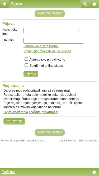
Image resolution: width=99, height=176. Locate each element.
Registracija (14, 121)
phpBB (20, 140)
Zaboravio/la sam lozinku (41, 46)
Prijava (16, 4)
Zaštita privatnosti (44, 112)
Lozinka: (8, 40)
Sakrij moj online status (46, 66)
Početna (8, 172)
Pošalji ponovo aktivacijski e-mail (47, 51)
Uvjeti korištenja (15, 112)
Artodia (92, 140)
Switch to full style (49, 13)
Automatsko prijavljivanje (47, 59)
